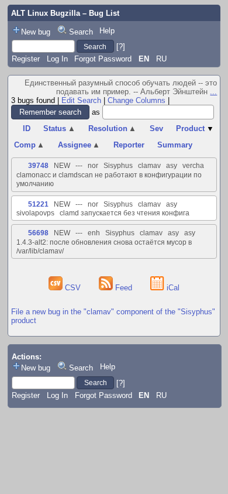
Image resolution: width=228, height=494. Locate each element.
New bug (35, 32)
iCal (171, 287)
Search (81, 32)
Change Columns (136, 100)
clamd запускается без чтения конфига (124, 213)
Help (107, 30)
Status (59, 128)
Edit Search (81, 100)
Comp (29, 144)
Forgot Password (103, 58)
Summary (174, 144)
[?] (120, 46)
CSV (73, 287)
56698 (38, 233)
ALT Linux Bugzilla (45, 13)
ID (26, 128)
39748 (38, 166)
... (213, 91)
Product (195, 128)
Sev (156, 128)
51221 (38, 204)
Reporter (128, 144)
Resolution (112, 128)
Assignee (79, 144)
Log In (57, 58)
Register (26, 58)
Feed (123, 287)
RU (161, 58)
